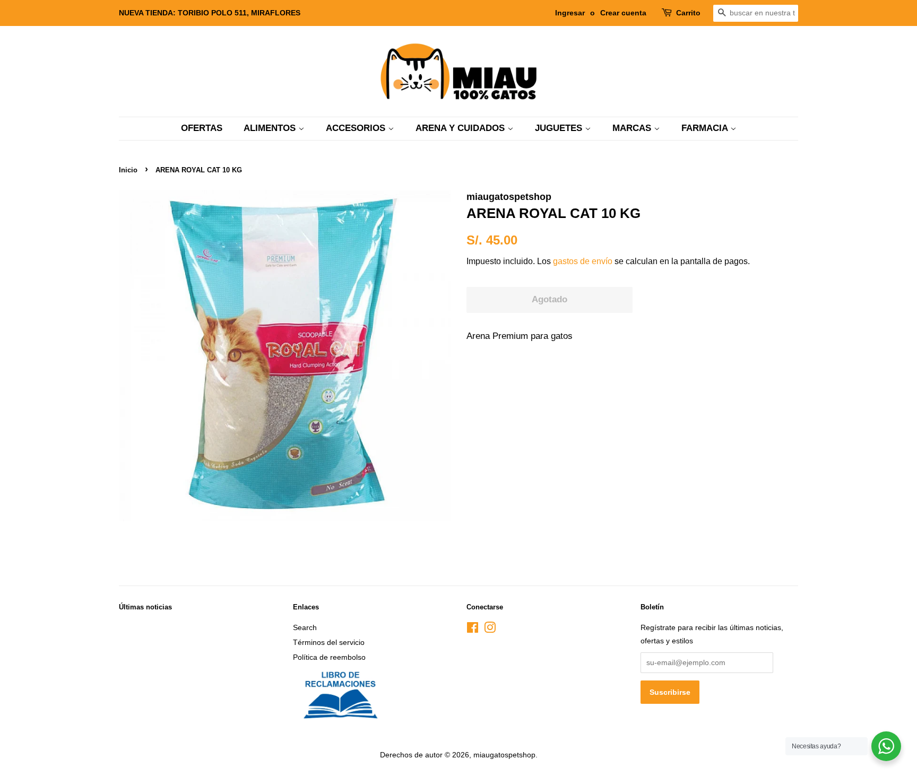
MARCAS (633, 128)
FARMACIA (705, 128)
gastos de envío (582, 261)
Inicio (128, 170)
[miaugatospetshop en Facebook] (472, 629)
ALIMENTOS (271, 128)
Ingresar (570, 12)
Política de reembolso (329, 657)
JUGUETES (560, 128)
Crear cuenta (623, 12)
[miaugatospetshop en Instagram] (490, 629)
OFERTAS (201, 128)
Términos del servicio (329, 642)
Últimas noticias (145, 607)
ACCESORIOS (357, 128)
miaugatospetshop (504, 754)
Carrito (688, 12)
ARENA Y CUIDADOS (461, 128)
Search (305, 627)
